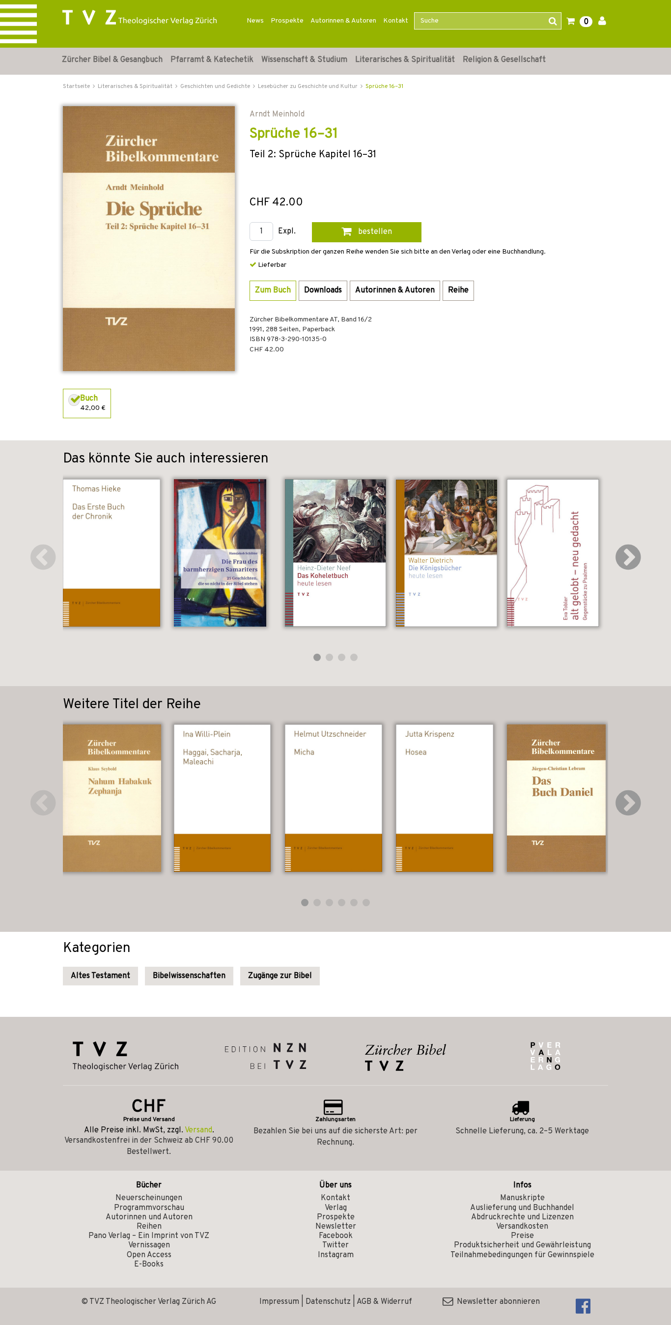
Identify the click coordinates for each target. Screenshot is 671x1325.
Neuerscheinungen (148, 1198)
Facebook (336, 1236)
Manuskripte (522, 1198)
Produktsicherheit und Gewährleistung (522, 1245)
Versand (198, 1130)
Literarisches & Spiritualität (405, 60)
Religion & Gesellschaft (504, 60)
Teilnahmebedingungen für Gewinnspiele (522, 1255)
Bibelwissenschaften (189, 976)
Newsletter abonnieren (496, 1302)
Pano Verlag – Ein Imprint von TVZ (148, 1236)
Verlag (336, 1208)
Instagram (336, 1255)
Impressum (279, 1302)
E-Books (149, 1264)
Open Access (149, 1255)
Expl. (287, 231)
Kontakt (395, 21)
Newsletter (335, 1227)
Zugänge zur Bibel (280, 976)
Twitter (335, 1245)
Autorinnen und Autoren (149, 1217)
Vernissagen (149, 1245)
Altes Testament (100, 976)
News (255, 21)
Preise (522, 1236)
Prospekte (287, 21)
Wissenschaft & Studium (304, 60)
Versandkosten (522, 1227)
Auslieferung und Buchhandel (522, 1208)
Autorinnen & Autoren (343, 21)
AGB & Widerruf (384, 1302)
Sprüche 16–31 (384, 86)
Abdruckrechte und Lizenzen (522, 1217)
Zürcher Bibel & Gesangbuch (112, 60)
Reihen (149, 1227)
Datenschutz (328, 1302)
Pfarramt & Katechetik (211, 60)
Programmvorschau (149, 1208)
